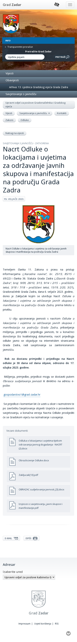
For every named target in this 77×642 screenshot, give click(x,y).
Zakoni (9, 120)
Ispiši (29, 538)
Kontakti (61, 113)
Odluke (25, 120)
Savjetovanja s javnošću (33, 113)
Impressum (24, 623)
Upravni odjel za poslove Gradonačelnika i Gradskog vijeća (35, 104)
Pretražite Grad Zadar (38, 51)
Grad (12, 4)
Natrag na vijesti (14, 133)
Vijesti (9, 73)
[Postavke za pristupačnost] (56, 4)
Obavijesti (12, 80)
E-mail (9, 538)
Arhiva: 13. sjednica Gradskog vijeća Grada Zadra (38, 87)
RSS (56, 623)
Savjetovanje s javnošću (21, 94)
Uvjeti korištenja (42, 623)
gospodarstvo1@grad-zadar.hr (22, 394)
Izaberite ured (13, 572)
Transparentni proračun (20, 46)
